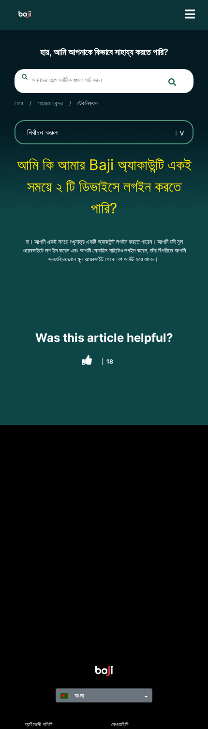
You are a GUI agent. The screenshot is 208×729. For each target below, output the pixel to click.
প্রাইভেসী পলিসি (39, 724)
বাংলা (78, 695)
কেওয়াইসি (120, 724)
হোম (19, 103)
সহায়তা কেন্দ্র (50, 103)
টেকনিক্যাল (87, 103)
